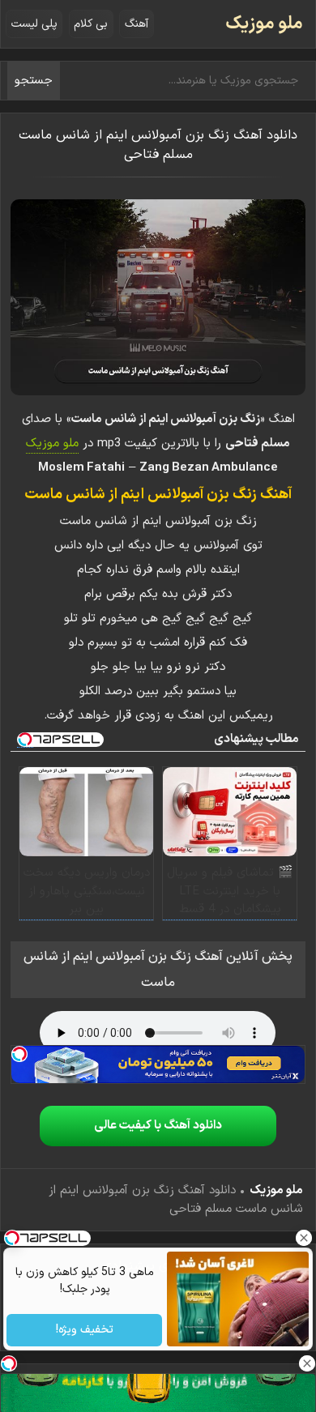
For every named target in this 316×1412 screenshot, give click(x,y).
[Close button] (304, 1238)
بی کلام (91, 23)
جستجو (34, 80)
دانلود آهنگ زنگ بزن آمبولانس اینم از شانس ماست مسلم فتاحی (158, 145)
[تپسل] (19, 1054)
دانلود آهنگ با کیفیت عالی (158, 1125)
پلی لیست (34, 23)
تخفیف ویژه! (84, 1330)
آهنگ (136, 23)
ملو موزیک (264, 24)
